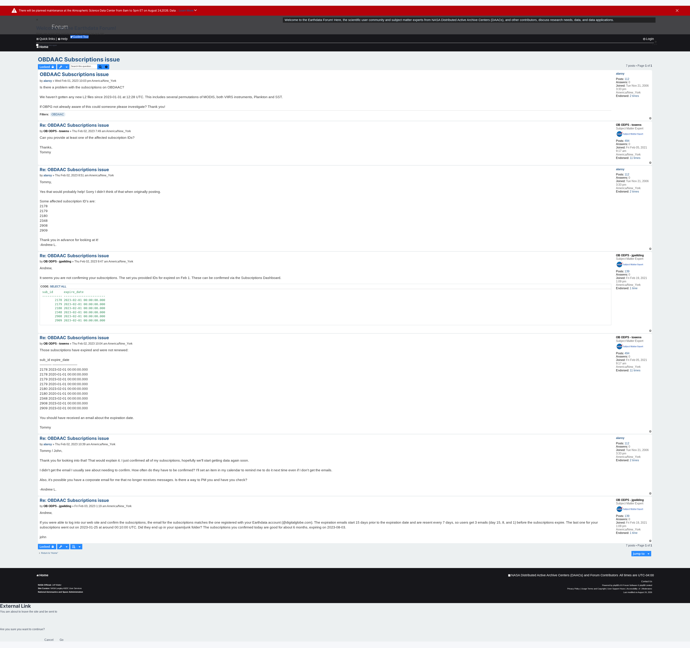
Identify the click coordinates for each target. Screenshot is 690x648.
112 (627, 79)
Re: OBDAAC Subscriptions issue (74, 125)
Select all (58, 286)
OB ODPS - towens (628, 124)
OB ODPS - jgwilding (630, 255)
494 (627, 140)
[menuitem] (563, 575)
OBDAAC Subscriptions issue (79, 59)
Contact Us (646, 581)
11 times (635, 157)
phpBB (616, 585)
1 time (634, 288)
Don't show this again (48, 45)
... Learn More (185, 10)
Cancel (49, 639)
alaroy (620, 73)
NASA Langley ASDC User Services (66, 588)
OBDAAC (58, 114)
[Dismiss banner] (677, 11)
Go (61, 639)
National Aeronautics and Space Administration (60, 592)
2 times (634, 95)
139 (627, 271)
